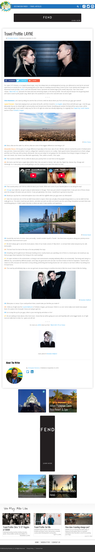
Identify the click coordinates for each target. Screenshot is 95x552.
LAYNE (22, 89)
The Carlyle (24, 405)
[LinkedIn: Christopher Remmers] (33, 372)
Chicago (9, 190)
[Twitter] (88, 6)
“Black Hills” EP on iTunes (57, 325)
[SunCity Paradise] (6, 6)
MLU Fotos (87, 142)
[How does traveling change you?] (79, 524)
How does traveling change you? (77, 527)
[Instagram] (92, 6)
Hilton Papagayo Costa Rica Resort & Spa (61, 407)
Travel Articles (35, 6)
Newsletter (45, 542)
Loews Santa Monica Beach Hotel (63, 493)
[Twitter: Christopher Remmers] (28, 372)
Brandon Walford (85, 300)
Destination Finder (21, 6)
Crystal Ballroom (28, 307)
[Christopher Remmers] (14, 383)
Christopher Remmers (13, 38)
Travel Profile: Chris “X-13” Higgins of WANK (16, 528)
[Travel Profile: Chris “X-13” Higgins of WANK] (16, 524)
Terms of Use (39, 548)
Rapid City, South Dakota (81, 108)
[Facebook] (84, 6)
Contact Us (56, 542)
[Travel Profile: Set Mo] (47, 524)
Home (37, 542)
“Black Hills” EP (13, 91)
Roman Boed (87, 235)
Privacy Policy (30, 548)
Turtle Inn (23, 491)
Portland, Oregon (18, 110)
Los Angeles (59, 104)
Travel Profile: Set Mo (42, 527)
